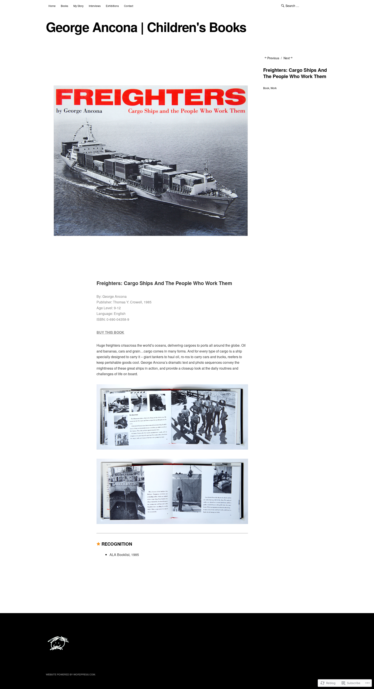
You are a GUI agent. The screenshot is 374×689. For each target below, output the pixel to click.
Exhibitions (112, 6)
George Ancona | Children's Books (146, 26)
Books (64, 6)
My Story (78, 6)
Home (52, 6)
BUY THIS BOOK (110, 332)
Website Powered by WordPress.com (70, 674)
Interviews (95, 6)
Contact (128, 6)
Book (266, 88)
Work (274, 88)
